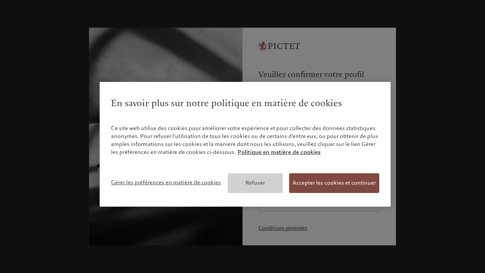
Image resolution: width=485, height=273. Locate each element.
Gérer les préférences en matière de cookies (166, 182)
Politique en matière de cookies (279, 152)
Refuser (255, 183)
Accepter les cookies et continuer (334, 183)
